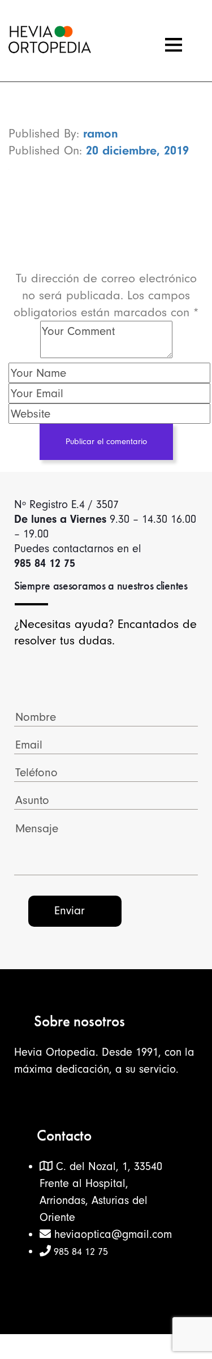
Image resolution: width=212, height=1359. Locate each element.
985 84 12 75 (79, 1252)
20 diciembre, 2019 (137, 150)
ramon (100, 133)
